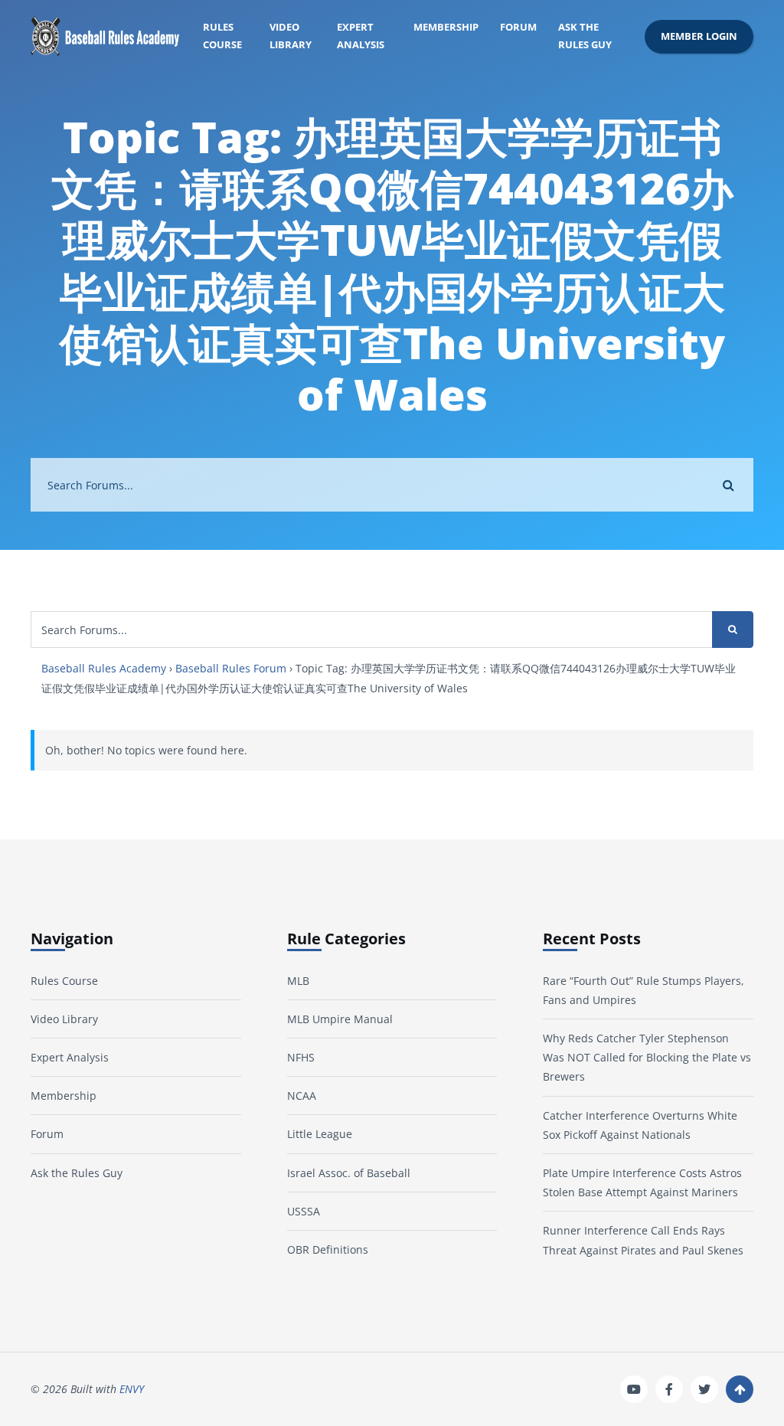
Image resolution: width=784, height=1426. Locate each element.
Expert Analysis (360, 36)
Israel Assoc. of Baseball (348, 1173)
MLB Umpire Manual (340, 1019)
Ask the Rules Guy (585, 36)
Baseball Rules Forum (230, 668)
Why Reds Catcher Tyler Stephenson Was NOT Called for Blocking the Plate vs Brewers (647, 1057)
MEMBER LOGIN (699, 36)
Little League (319, 1134)
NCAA (301, 1095)
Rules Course (222, 36)
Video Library (291, 36)
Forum (518, 27)
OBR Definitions (327, 1249)
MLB (298, 980)
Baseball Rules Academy (103, 668)
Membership (446, 27)
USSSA (303, 1211)
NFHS (301, 1057)
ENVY (131, 1389)
